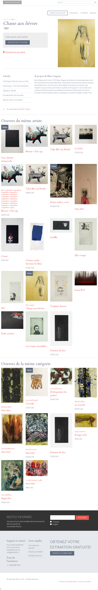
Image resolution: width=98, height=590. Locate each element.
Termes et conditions (84, 581)
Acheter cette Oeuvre (17, 42)
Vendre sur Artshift (35, 552)
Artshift (7, 12)
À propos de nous (35, 556)
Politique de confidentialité (67, 581)
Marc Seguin (25, 109)
